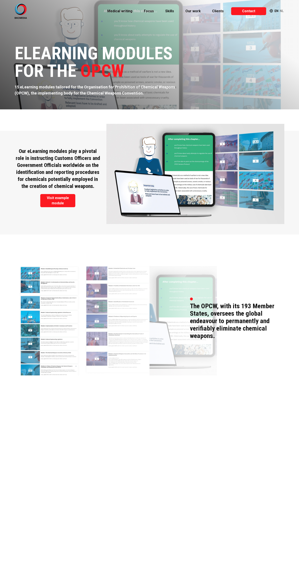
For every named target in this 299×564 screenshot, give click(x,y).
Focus (149, 11)
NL (282, 11)
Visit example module (58, 200)
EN (276, 11)
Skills (169, 11)
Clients (218, 11)
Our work (193, 11)
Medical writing (119, 11)
